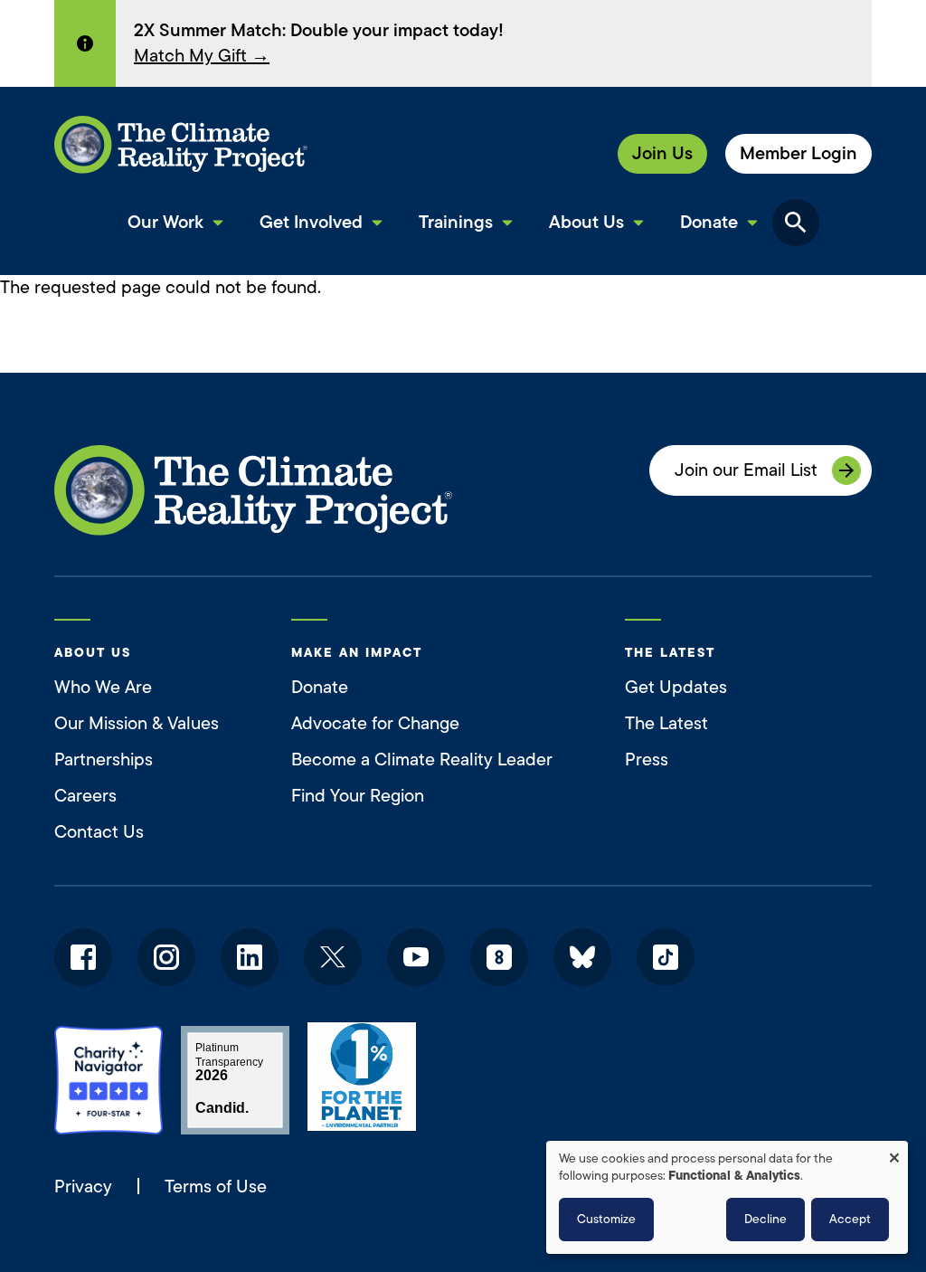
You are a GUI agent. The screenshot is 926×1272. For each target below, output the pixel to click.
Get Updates (676, 687)
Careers (85, 796)
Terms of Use (216, 1186)
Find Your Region (357, 796)
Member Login (798, 153)
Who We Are (103, 687)
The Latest (666, 723)
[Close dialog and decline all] (894, 1152)
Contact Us (99, 832)
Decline (765, 1219)
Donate (319, 687)
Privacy (83, 1187)
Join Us (662, 153)
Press (646, 759)
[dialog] (727, 1197)
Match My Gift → (201, 56)
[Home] (180, 145)
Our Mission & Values (136, 723)
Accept (850, 1219)
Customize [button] (606, 1219)
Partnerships (103, 759)
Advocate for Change (375, 723)
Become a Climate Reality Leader (422, 759)
